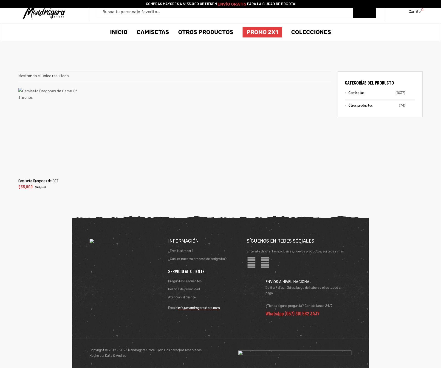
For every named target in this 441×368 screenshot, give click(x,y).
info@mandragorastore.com (199, 308)
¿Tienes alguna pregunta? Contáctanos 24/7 (299, 306)
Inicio (118, 32)
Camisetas (356, 93)
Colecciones (311, 32)
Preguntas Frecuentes (185, 281)
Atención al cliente (182, 297)
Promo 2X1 (262, 32)
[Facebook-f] (251, 263)
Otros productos (360, 106)
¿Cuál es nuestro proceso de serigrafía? (197, 259)
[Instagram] (265, 263)
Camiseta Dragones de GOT (38, 180)
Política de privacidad (184, 289)
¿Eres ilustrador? (180, 251)
